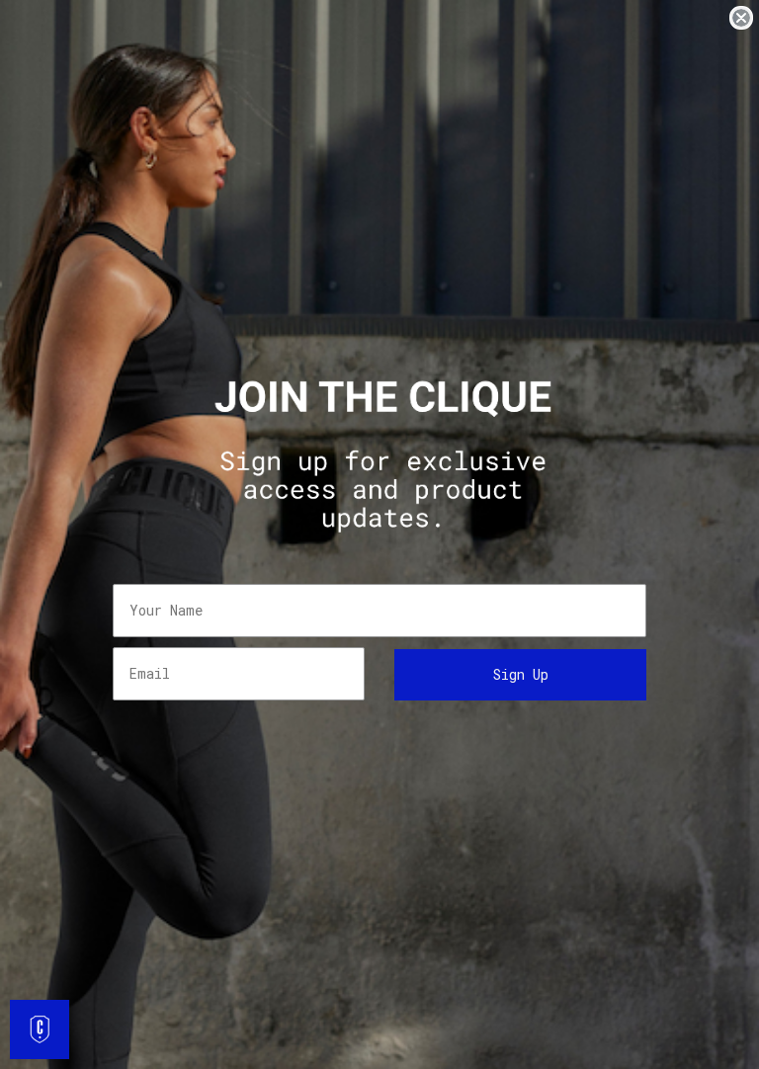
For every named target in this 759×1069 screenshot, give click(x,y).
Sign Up (520, 674)
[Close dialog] (741, 18)
